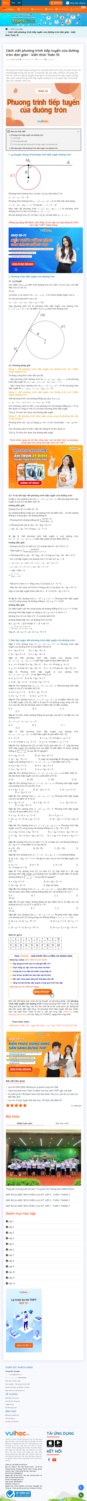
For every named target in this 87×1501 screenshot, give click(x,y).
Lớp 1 (11, 1221)
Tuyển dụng (9, 1404)
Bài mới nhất (62, 1123)
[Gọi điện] (81, 1495)
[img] (43, 19)
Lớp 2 (11, 1227)
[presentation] (58, 559)
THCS (13, 3)
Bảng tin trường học (12, 1415)
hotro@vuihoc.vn (16, 1374)
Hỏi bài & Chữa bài (11, 1421)
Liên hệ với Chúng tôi (12, 1401)
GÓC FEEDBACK (63, 9)
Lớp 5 (11, 1244)
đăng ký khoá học (17, 1014)
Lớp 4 (11, 1238)
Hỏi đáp (50, 9)
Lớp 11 (11, 1277)
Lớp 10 (52, 59)
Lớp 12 (11, 1283)
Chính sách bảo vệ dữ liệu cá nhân (17, 1387)
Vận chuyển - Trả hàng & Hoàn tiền (17, 1384)
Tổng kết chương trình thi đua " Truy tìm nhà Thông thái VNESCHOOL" (40, 1189)
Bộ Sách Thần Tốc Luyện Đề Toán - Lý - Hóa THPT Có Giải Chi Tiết (44, 1025)
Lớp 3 (11, 1232)
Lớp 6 (11, 1249)
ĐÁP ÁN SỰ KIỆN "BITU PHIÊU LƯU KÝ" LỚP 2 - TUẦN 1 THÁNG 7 (38, 1200)
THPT (19, 3)
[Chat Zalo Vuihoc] (81, 1487)
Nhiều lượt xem (24, 1123)
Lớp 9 (11, 1266)
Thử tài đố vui (10, 1418)
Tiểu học (6, 3)
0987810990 (57, 3)
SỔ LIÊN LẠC (78, 8)
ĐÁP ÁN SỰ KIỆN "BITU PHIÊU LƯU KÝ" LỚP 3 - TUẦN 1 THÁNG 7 (38, 1194)
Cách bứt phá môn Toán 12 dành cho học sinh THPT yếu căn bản (40, 1090)
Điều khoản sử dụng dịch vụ (15, 1390)
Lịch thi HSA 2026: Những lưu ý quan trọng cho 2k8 (33, 1087)
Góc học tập (38, 9)
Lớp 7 (11, 1255)
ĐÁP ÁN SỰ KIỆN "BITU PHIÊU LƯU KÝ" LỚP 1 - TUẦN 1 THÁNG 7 (38, 1206)
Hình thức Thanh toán (12, 1381)
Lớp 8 (11, 1260)
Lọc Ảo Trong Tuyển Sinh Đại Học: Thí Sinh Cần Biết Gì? (35, 1100)
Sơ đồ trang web (11, 1408)
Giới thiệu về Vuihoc (12, 1398)
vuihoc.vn (67, 1011)
